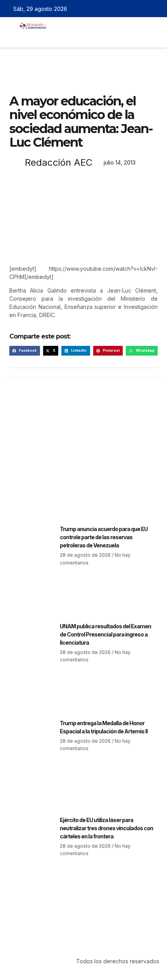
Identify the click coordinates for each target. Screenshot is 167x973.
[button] (59, 36)
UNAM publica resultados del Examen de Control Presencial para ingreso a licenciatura (105, 634)
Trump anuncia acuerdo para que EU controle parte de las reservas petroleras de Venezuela (104, 537)
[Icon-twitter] (134, 8)
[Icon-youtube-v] (156, 8)
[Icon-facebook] (122, 8)
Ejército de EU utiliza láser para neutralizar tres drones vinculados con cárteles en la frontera (106, 828)
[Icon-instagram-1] (145, 8)
